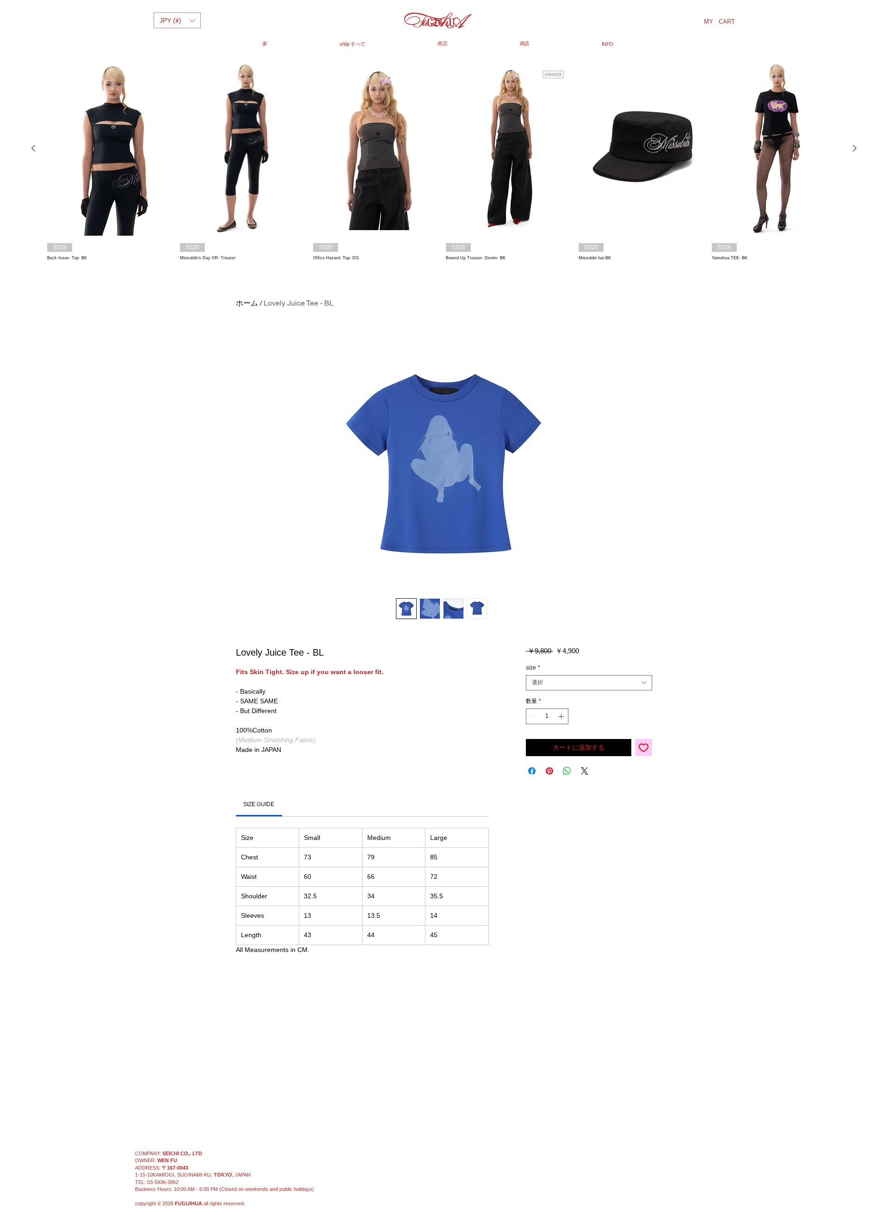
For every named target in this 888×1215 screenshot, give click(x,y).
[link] (258, 804)
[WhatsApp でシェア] (567, 771)
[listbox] (177, 20)
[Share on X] (584, 771)
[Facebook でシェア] (531, 771)
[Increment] (562, 716)
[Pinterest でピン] (549, 771)
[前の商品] (33, 148)
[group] (444, 161)
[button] (177, 20)
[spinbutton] (547, 716)
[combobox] (589, 682)
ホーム (247, 303)
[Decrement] (532, 716)
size (533, 667)
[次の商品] (854, 148)
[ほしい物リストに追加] (643, 747)
